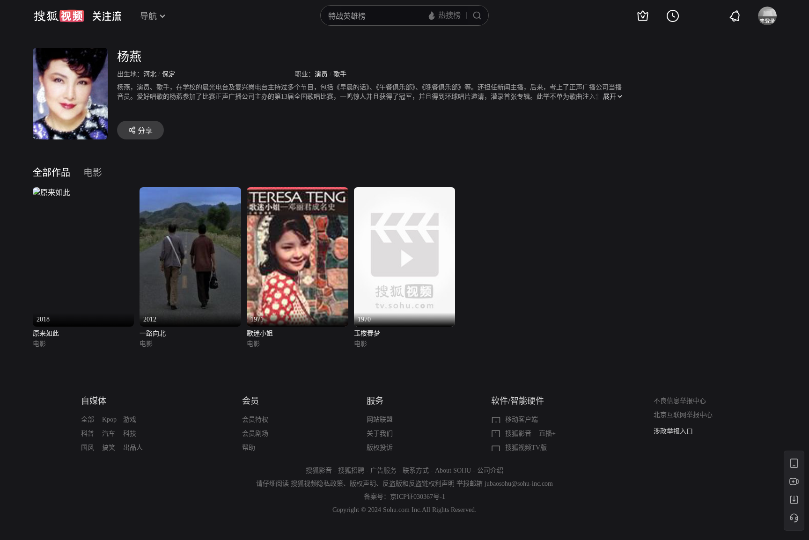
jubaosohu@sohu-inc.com (519, 483)
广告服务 (383, 470)
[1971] (297, 193)
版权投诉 (380, 447)
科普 (87, 433)
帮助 (248, 447)
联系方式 (416, 470)
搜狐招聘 (351, 470)
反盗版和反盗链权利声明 (418, 483)
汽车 (108, 433)
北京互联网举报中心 (683, 414)
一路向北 (153, 333)
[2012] (190, 193)
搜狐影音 (518, 433)
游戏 (129, 419)
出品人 (133, 447)
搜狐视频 (59, 15)
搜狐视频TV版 (526, 447)
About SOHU (453, 470)
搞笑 (108, 447)
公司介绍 (490, 470)
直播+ (547, 433)
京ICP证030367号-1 (417, 496)
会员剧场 (255, 433)
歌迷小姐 (260, 333)
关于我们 (380, 433)
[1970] (405, 193)
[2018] (51, 193)
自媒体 (93, 401)
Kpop (109, 419)
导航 (148, 16)
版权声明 (363, 483)
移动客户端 (521, 419)
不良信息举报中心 (680, 400)
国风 (87, 447)
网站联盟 (380, 419)
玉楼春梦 (367, 333)
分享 (145, 131)
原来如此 (46, 333)
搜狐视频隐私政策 (317, 483)
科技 (129, 433)
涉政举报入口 (673, 431)
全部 (87, 419)
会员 (250, 401)
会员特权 (255, 419)
